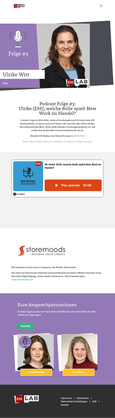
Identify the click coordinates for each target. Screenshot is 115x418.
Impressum (66, 398)
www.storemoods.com (22, 279)
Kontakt (26, 326)
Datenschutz (83, 398)
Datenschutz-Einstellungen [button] (74, 401)
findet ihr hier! (78, 136)
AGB (94, 401)
